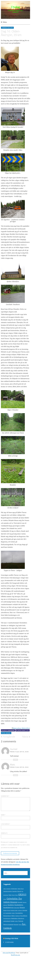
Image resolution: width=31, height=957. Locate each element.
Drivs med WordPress (9, 953)
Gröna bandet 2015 (23, 730)
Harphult (20, 902)
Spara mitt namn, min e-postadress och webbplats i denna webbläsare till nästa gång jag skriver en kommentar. (15, 844)
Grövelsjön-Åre (14, 898)
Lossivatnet (8, 913)
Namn (3, 815)
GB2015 (22, 894)
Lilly (4, 913)
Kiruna (5, 910)
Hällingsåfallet (16, 907)
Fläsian (16, 895)
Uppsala (16, 924)
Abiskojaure (14, 888)
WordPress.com (15, 955)
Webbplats (4, 833)
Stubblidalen (14, 918)
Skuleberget (17, 915)
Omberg (13, 913)
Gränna (4, 899)
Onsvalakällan (19, 913)
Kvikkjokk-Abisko (14, 910)
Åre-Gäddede (6, 733)
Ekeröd (19, 891)
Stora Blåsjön (23, 915)
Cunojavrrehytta (7, 891)
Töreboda (20, 921)
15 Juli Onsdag (9, 942)
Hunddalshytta (18, 905)
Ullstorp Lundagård (8, 924)
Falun (10, 895)
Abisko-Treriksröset (7, 888)
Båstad (22, 888)
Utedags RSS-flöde (11, 938)
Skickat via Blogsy (26, 728)
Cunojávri (14, 891)
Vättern (20, 924)
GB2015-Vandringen (8, 730)
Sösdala (12, 921)
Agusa (19, 888)
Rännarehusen (7, 915)
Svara (15, 759)
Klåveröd (8, 910)
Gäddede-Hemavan (10, 902)
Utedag (15, 7)
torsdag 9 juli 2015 (7, 27)
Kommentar (5, 796)
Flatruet (13, 895)
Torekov (16, 921)
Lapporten (20, 910)
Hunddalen (10, 905)
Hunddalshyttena (8, 907)
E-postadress (5, 824)
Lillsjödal (24, 910)
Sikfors (13, 915)
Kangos (22, 907)
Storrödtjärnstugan (7, 918)
